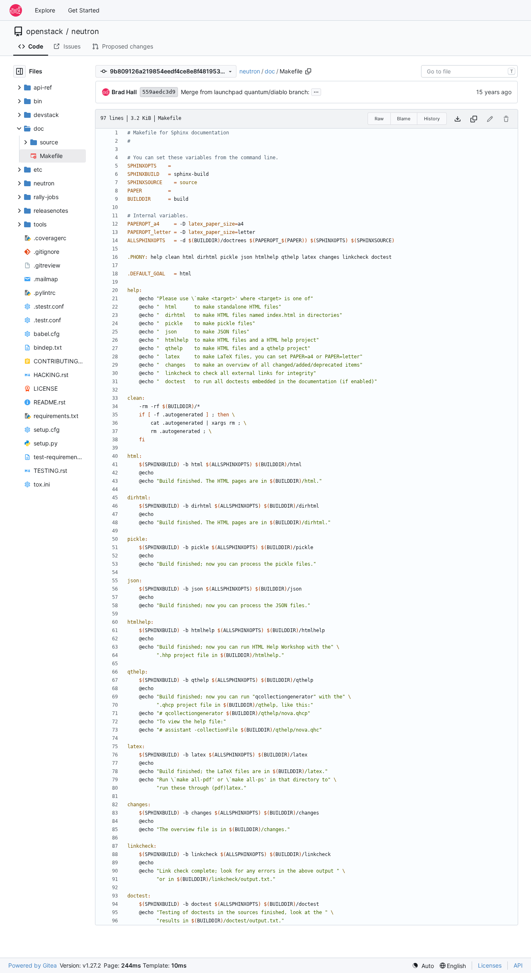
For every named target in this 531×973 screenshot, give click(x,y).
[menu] (423, 965)
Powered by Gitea (32, 965)
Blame (403, 119)
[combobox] (469, 71)
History (432, 119)
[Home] (15, 10)
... (316, 91)
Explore (45, 10)
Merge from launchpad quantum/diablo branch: (245, 91)
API (518, 965)
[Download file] (457, 119)
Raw (379, 119)
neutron (85, 31)
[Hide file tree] (19, 71)
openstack (44, 31)
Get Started (84, 10)
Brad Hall (124, 91)
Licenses (490, 965)
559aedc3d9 (158, 92)
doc (270, 71)
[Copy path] (308, 71)
